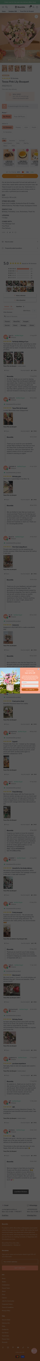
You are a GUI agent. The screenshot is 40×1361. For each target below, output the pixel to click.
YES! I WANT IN (30, 689)
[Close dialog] (38, 669)
